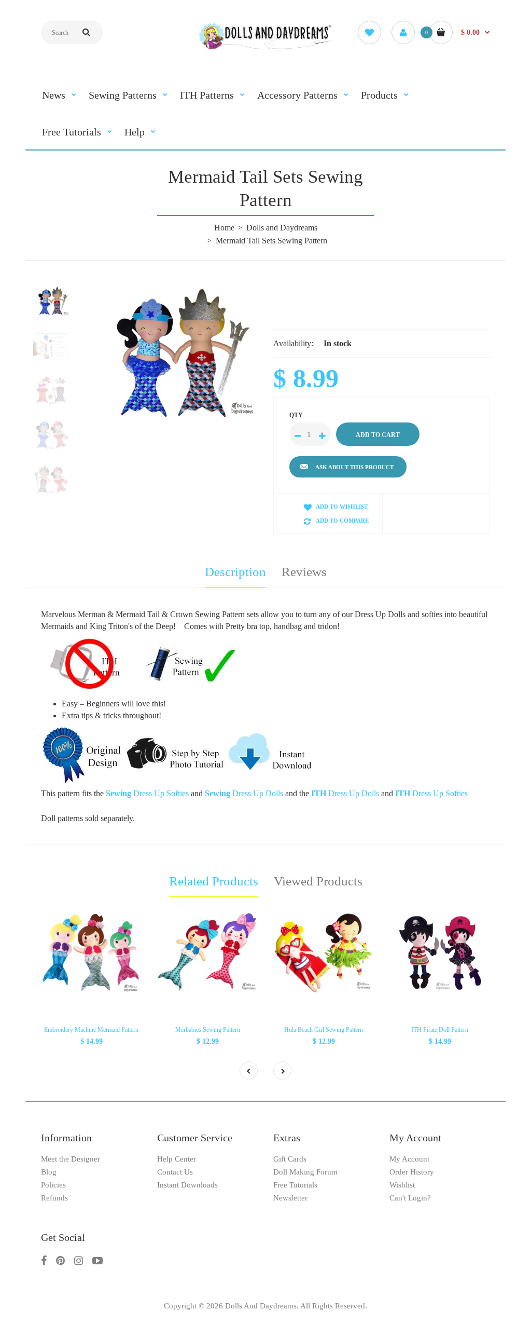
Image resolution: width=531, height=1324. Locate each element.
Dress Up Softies (431, 793)
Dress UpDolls (244, 793)
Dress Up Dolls (345, 793)
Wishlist (402, 1185)
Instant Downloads (187, 1185)
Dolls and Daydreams (281, 227)
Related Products (213, 881)
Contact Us (175, 1172)
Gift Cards (289, 1159)
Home (224, 227)
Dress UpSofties (147, 793)
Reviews (304, 572)
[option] (175, 352)
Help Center (176, 1159)
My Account (409, 1159)
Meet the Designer (70, 1159)
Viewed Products (318, 881)
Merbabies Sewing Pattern (207, 1029)
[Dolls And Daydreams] (266, 48)
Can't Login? (410, 1198)
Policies (53, 1185)
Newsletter (290, 1198)
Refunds (54, 1198)
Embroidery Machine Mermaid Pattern (91, 1029)
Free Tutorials (295, 1185)
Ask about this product (354, 467)
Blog (49, 1172)
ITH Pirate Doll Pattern (439, 1029)
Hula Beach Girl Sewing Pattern (323, 1029)
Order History (411, 1172)
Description (235, 572)
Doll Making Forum (305, 1172)
